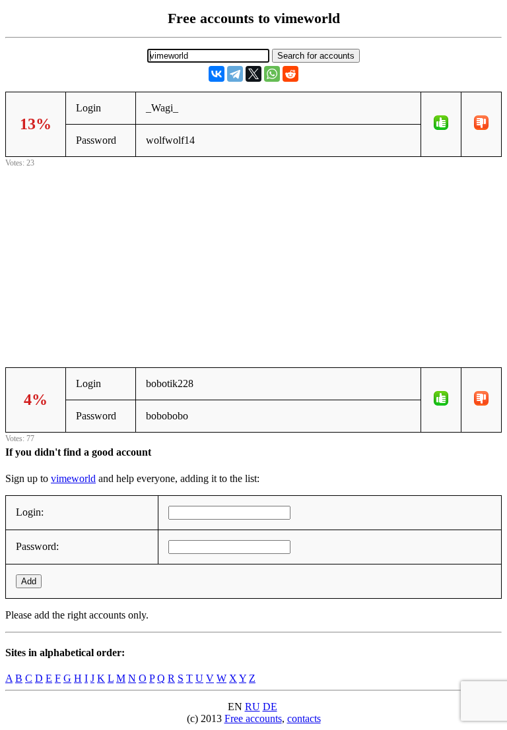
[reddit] (290, 74)
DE (270, 706)
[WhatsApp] (272, 74)
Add (28, 581)
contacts (304, 718)
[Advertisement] (253, 262)
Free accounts (253, 718)
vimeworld (73, 478)
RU (252, 706)
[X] (253, 74)
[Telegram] (235, 74)
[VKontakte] (216, 74)
